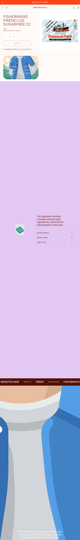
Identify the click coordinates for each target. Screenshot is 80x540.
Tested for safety (42, 238)
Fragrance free (41, 242)
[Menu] (2, 7)
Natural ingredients (43, 233)
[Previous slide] (2, 2)
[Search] (7, 7)
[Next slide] (77, 2)
